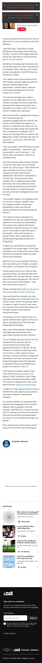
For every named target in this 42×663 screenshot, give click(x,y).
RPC (8, 212)
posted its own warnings (25, 384)
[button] (21, 517)
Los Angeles (18, 139)
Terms (27, 626)
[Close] (37, 5)
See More (35, 607)
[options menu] (30, 29)
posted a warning (21, 373)
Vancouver (7, 139)
